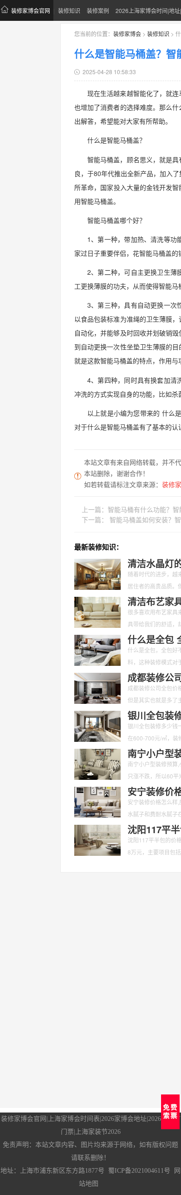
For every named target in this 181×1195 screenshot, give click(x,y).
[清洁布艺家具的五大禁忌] (97, 611)
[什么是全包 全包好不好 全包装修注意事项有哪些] (97, 649)
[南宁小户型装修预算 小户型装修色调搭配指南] (97, 763)
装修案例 (98, 10)
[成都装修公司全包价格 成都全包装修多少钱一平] (97, 687)
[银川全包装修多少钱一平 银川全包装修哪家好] (97, 725)
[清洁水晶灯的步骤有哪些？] (97, 573)
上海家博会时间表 (74, 1118)
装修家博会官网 (30, 10)
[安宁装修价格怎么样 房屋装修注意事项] (97, 801)
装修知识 (69, 10)
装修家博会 (127, 34)
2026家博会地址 (124, 1118)
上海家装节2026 (98, 1131)
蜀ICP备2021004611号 (139, 1170)
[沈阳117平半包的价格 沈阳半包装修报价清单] (97, 839)
